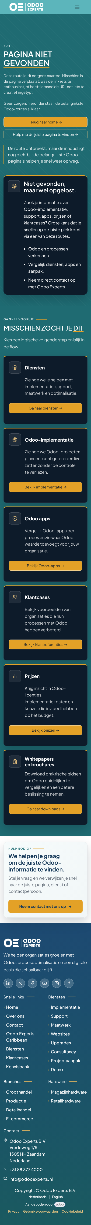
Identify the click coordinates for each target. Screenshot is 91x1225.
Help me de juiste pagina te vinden (45, 134)
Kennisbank (17, 1066)
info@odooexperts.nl (31, 1179)
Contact (14, 1025)
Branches (12, 1081)
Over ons (15, 1016)
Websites (60, 1033)
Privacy (13, 1211)
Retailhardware (66, 1100)
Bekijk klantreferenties (45, 644)
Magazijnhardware (69, 1092)
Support (59, 1016)
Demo (57, 1069)
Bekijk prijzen (45, 730)
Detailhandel (18, 1109)
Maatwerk (61, 1025)
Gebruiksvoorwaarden (40, 1211)
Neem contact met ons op (45, 906)
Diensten (15, 1048)
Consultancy (63, 1051)
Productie (16, 1100)
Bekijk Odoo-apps (45, 565)
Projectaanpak (65, 1060)
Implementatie (65, 1007)
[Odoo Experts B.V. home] (22, 942)
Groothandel (19, 1092)
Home (12, 1007)
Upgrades (61, 1042)
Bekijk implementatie (45, 486)
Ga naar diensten (46, 408)
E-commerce (19, 1118)
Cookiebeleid (72, 1211)
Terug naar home (45, 121)
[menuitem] (37, 1197)
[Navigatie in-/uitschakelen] (77, 7)
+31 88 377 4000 (26, 1169)
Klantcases (17, 1057)
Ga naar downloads (46, 808)
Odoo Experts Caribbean (20, 1036)
